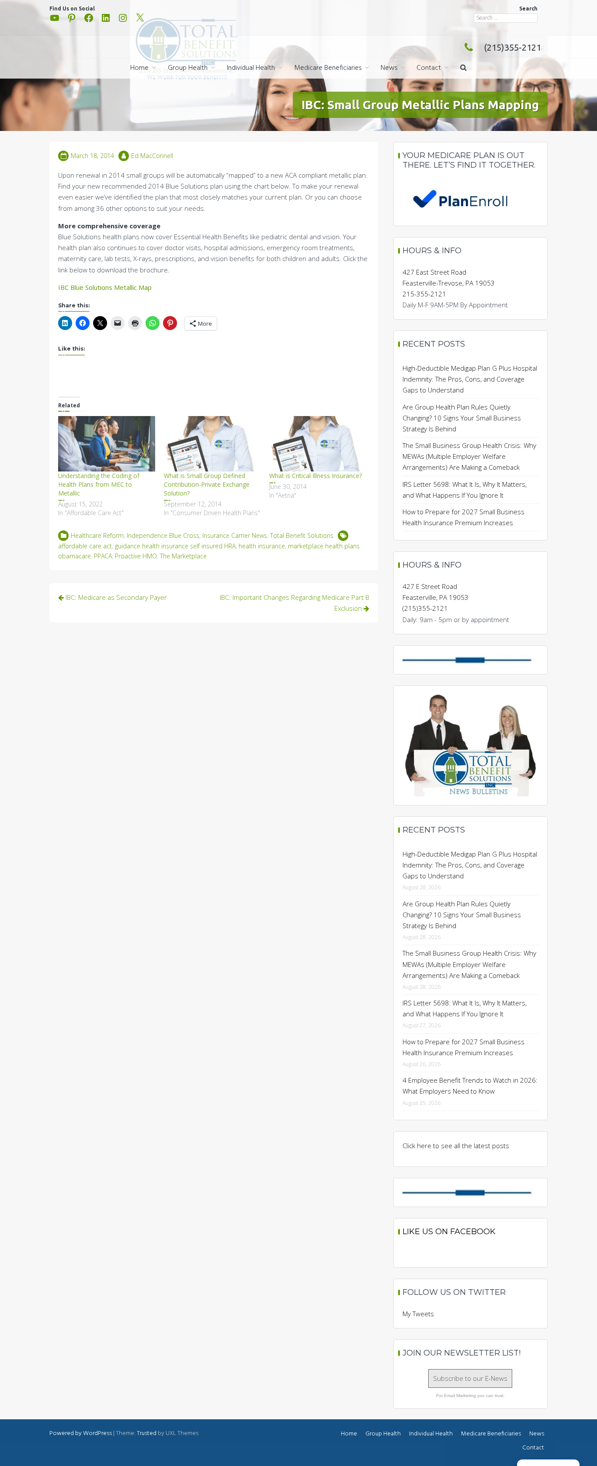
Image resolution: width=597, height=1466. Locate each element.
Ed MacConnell (152, 155)
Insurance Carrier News (234, 535)
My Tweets (418, 1313)
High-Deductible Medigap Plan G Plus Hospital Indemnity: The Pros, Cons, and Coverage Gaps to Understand (470, 379)
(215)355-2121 (512, 47)
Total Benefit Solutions (301, 535)
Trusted (146, 1433)
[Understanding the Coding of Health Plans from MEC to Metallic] (106, 443)
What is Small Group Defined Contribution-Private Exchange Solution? (207, 484)
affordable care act (85, 546)
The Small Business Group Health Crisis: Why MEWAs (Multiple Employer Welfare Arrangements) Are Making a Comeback (469, 456)
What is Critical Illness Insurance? (315, 475)
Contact (429, 68)
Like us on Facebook (449, 1231)
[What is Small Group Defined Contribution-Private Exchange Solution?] (212, 443)
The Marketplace (183, 556)
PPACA (103, 556)
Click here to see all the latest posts (456, 1145)
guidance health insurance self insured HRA (175, 546)
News (389, 68)
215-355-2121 (424, 293)
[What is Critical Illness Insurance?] (317, 443)
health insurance (262, 546)
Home (139, 68)
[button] (463, 68)
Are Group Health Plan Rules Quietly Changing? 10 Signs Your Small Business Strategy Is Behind (462, 418)
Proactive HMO (136, 556)
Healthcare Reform (97, 535)
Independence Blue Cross (163, 535)
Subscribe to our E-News (470, 1378)
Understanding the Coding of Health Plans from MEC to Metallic (98, 484)
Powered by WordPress (80, 1433)
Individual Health (251, 68)
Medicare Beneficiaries (327, 68)
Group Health (188, 68)
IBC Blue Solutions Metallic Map (105, 287)
